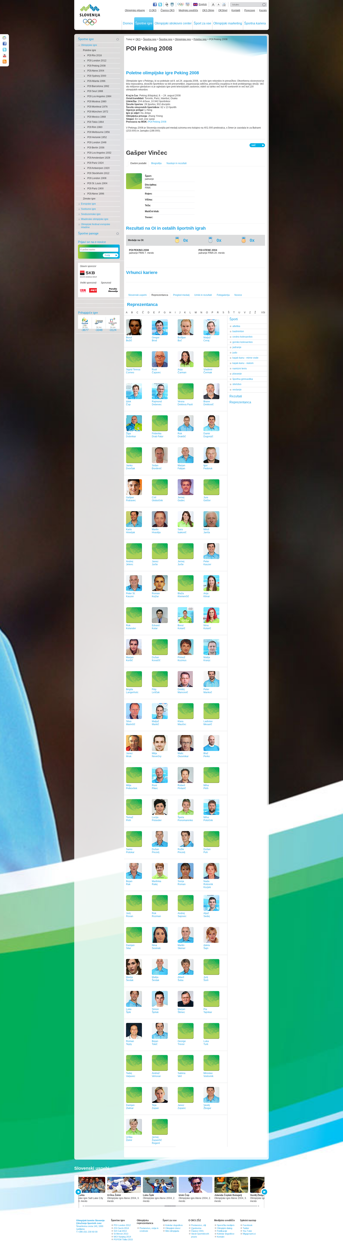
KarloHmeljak (130, 531)
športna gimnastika (242, 379)
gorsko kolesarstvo (242, 342)
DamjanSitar (130, 947)
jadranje (236, 347)
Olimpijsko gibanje (135, 10)
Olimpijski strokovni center (173, 23)
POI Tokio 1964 (95, 122)
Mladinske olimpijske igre (94, 219)
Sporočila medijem (225, 1225)
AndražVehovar (156, 1075)
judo (234, 352)
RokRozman (156, 915)
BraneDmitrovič (208, 403)
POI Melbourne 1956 (98, 132)
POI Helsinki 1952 (97, 137)
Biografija (156, 163)
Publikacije (222, 1231)
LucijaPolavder (157, 819)
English (203, 4)
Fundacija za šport (167, 5)
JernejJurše (181, 563)
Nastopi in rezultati (177, 163)
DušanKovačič (156, 659)
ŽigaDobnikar (131, 435)
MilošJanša (206, 531)
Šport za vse (202, 23)
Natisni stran (224, 5)
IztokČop (128, 403)
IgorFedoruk (207, 467)
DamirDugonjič (208, 435)
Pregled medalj (181, 295)
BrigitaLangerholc (132, 691)
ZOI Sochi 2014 (121, 1228)
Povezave (249, 10)
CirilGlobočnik (157, 499)
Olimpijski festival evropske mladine (95, 226)
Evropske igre (88, 203)
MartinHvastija (156, 531)
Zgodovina (196, 1228)
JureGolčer (207, 499)
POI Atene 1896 (95, 193)
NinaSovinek (156, 947)
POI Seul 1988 (95, 91)
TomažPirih (129, 819)
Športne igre (143, 23)
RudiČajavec (156, 371)
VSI (263, 312)
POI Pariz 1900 (95, 188)
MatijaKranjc (206, 659)
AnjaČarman (182, 371)
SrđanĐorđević (157, 467)
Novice (238, 295)
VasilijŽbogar (207, 1107)
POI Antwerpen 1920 (98, 168)
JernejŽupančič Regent (157, 1140)
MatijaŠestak (155, 979)
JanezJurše (155, 563)
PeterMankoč (207, 691)
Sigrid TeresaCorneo (133, 371)
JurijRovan (129, 915)
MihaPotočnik (208, 819)
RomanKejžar (156, 595)
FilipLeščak (156, 691)
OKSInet (222, 10)
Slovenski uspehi (137, 295)
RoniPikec (155, 787)
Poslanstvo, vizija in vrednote (149, 1229)
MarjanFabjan (181, 467)
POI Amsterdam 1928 (98, 157)
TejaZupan (155, 1107)
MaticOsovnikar (183, 755)
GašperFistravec (131, 499)
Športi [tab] (233, 319)
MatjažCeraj (207, 339)
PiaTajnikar (207, 1011)
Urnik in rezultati (203, 295)
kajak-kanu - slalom (242, 363)
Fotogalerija (223, 295)
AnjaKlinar (206, 595)
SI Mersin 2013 (121, 1234)
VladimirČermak (207, 371)
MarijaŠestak (129, 979)
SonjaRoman (182, 883)
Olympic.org (180, 5)
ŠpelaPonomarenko (185, 819)
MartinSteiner (181, 947)
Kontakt (220, 1237)
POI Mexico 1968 (96, 116)
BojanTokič (155, 1043)
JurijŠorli (205, 979)
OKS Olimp (208, 10)
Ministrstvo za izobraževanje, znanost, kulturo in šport (172, 5)
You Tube (247, 1231)
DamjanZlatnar (130, 1107)
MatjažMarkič (155, 723)
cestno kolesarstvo (242, 336)
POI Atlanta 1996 (96, 81)
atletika (236, 326)
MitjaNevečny (156, 755)
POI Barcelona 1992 (98, 86)
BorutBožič (129, 339)
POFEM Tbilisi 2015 (123, 1239)
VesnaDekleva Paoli (185, 403)
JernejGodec (181, 499)
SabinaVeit (181, 1075)
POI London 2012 (96, 60)
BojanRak (129, 883)
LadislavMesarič (208, 723)
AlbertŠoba (181, 979)
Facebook (247, 1225)
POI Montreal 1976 (97, 106)
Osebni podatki (138, 163)
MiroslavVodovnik (208, 1075)
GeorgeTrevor (182, 1043)
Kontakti (235, 10)
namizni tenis (239, 368)
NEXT (264, 1192)
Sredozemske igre (91, 214)
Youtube (5, 56)
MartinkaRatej (156, 883)
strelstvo (236, 384)
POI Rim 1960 (94, 127)
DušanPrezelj (155, 851)
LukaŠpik (128, 1011)
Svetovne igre (88, 209)
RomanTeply (130, 1043)
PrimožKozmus (182, 659)
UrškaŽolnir (129, 1139)
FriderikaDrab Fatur (157, 435)
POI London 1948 (96, 142)
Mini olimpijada (172, 1231)
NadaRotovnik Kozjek (208, 884)
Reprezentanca (159, 295)
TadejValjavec (130, 1075)
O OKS (152, 10)
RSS (5, 62)
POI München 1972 (97, 111)
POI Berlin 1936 (95, 147)
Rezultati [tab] (235, 396)
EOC (188, 5)
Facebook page (155, 5)
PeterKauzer (207, 563)
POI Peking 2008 (96, 65)
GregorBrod (155, 339)
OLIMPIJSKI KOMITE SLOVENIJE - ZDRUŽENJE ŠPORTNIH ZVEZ (90, 15)
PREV (79, 1192)
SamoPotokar (130, 851)
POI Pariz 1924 (95, 163)
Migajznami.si (249, 1234)
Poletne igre (89, 50)
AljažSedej (206, 915)
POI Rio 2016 (94, 55)
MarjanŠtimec (181, 1011)
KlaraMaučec (182, 723)
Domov (128, 23)
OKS (138, 39)
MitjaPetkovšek (131, 787)
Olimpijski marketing (227, 23)
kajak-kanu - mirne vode (245, 357)
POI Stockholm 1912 (98, 173)
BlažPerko (206, 755)
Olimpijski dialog (224, 1228)
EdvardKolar (156, 627)
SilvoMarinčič (130, 723)
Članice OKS (167, 10)
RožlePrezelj (181, 851)
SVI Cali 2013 (120, 1231)
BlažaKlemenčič (183, 595)
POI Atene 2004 (95, 70)
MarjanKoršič (130, 659)
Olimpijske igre (89, 45)
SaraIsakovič (182, 531)
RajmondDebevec (157, 403)
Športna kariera (255, 23)
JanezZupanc (182, 1107)
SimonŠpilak (155, 1011)
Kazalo (263, 10)
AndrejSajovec (182, 915)
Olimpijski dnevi (172, 1228)
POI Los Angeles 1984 (99, 96)
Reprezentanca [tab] (240, 402)
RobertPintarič (182, 787)
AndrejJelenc (129, 563)
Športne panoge (88, 233)
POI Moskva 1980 (96, 101)
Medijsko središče (188, 10)
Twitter (160, 5)
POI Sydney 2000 (96, 75)
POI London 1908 (96, 178)
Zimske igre (89, 198)
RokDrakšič (182, 435)
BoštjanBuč (182, 339)
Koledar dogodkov (174, 1225)
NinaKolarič (207, 627)
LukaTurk (206, 1043)
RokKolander (131, 627)
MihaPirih (206, 787)
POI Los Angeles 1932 (99, 152)
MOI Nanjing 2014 (122, 1237)
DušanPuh (207, 851)
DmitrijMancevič (183, 691)
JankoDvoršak (130, 467)
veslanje (237, 389)
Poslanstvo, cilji (198, 1225)
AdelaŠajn (206, 947)
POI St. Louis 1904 (97, 183)
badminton (238, 331)
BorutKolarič (181, 627)
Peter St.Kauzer (130, 595)
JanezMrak (129, 755)
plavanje (237, 373)
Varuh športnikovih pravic (200, 1235)
